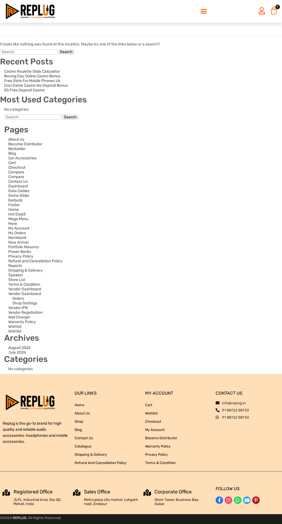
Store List (16, 279)
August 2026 (19, 347)
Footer (14, 205)
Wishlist (14, 326)
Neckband (17, 237)
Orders (18, 298)
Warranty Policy (22, 322)
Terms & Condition (24, 284)
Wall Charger (19, 317)
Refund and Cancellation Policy (35, 261)
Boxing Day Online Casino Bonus (32, 76)
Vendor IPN (18, 307)
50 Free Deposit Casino (24, 90)
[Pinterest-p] (256, 500)
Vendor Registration (25, 312)
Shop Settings (24, 303)
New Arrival (18, 242)
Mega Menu (18, 219)
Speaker (15, 275)
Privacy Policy (20, 256)
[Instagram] (228, 500)
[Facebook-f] (219, 500)
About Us (16, 139)
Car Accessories (22, 158)
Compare (16, 172)
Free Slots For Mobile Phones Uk (32, 80)
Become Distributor (25, 144)
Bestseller (17, 148)
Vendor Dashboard (24, 289)
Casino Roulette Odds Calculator (32, 71)
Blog (12, 153)
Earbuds (15, 200)
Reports (15, 265)
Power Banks (19, 251)
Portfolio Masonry (23, 247)
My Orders (17, 233)
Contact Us (18, 181)
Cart (12, 162)
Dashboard (18, 186)
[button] (203, 11)
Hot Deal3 (17, 214)
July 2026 (17, 352)
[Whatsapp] (237, 500)
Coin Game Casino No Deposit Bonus (36, 85)
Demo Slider (18, 195)
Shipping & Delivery (25, 270)
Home (13, 209)
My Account (18, 228)
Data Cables (18, 191)
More (12, 223)
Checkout (16, 167)
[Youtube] (247, 500)
